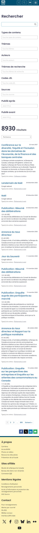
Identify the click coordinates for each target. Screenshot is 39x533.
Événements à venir (20, 189)
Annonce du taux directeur (10, 234)
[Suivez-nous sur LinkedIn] (29, 523)
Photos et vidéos (7, 452)
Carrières (4, 446)
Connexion (6, 474)
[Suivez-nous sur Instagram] (17, 523)
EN (30, 2)
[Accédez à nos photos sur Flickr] (34, 523)
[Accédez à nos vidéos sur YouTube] (19, 529)
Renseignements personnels (11, 487)
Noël (3, 195)
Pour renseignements (9, 505)
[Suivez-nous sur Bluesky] (23, 523)
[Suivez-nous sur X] (5, 523)
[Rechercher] (35, 24)
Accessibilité (5, 449)
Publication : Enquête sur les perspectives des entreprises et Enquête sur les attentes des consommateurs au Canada (19, 374)
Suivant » (28, 422)
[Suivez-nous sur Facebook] (11, 523)
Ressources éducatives (9, 455)
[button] (21, 431)
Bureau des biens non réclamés (12, 471)
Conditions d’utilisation (9, 484)
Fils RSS (4, 510)
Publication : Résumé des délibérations (12, 210)
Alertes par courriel (8, 507)
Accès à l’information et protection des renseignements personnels (15, 490)
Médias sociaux (6, 513)
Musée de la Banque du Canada (12, 468)
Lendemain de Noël (11, 183)
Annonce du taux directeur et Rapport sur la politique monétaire (15, 331)
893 (21, 422)
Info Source (5, 494)
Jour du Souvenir (10, 256)
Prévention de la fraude (9, 457)
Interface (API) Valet (8, 516)
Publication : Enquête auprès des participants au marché (16, 295)
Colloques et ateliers (20, 176)
